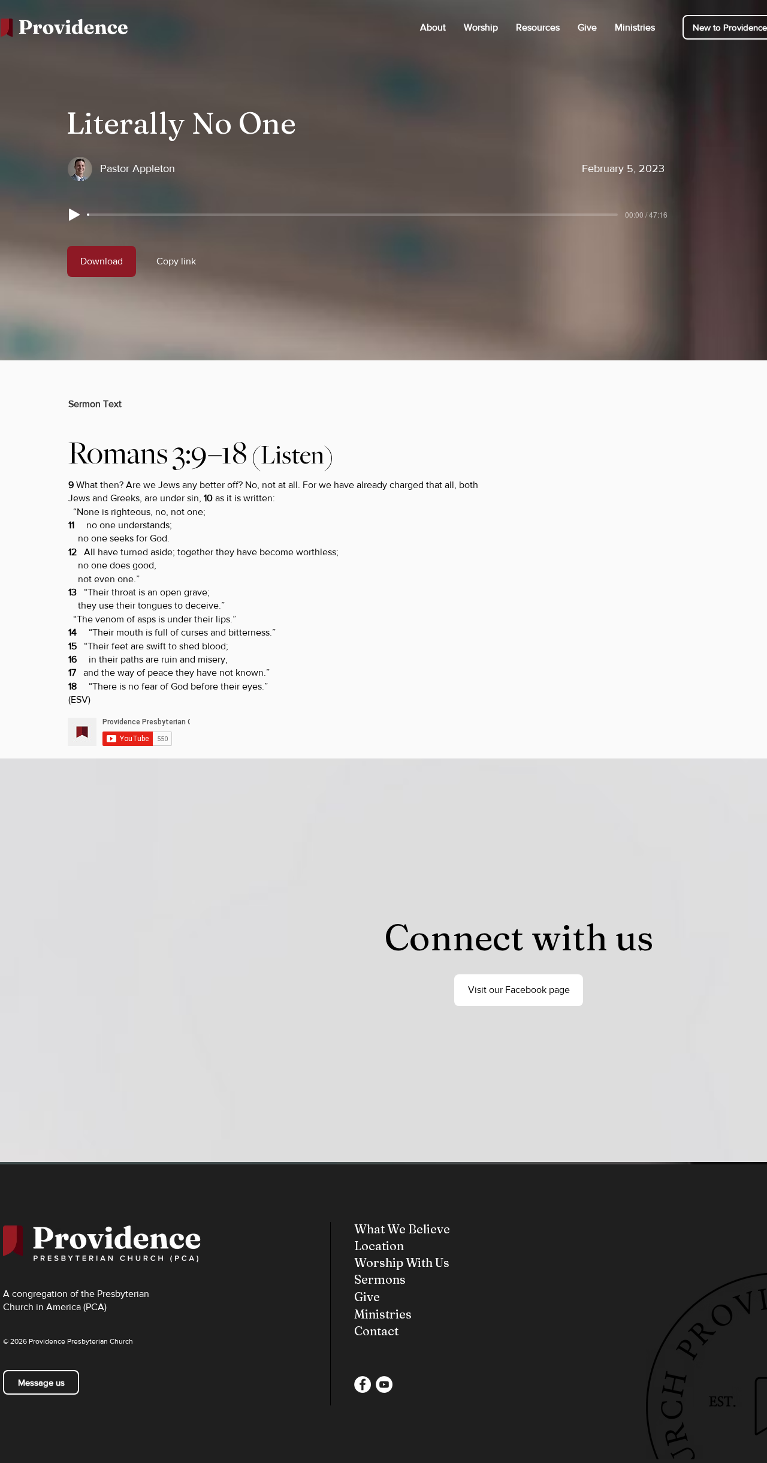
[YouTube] (384, 1384)
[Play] (74, 215)
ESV (79, 699)
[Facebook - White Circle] (362, 1384)
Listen (292, 455)
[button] (433, 27)
